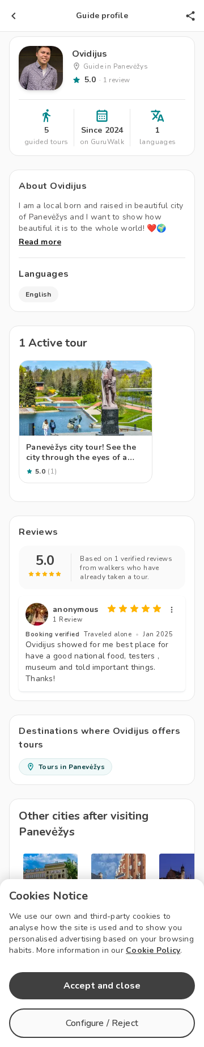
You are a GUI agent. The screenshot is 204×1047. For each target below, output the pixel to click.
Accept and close (102, 986)
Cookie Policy (153, 950)
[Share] (190, 16)
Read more (40, 242)
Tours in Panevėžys (72, 766)
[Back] (13, 16)
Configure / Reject (102, 1023)
